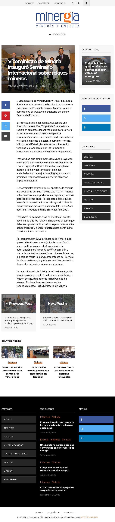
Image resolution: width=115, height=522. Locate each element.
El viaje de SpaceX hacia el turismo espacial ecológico (54, 469)
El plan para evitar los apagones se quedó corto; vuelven (57, 489)
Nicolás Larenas (89, 517)
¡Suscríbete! (44, 3)
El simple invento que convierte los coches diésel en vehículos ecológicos (96, 70)
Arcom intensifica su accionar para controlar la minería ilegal (57, 319)
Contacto (59, 3)
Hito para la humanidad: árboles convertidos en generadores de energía (57, 448)
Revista (29, 3)
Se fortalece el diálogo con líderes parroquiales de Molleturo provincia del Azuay (18, 320)
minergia (29, 86)
